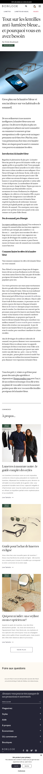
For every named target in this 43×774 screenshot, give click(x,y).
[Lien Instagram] (27, 751)
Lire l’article (6, 497)
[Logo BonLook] (10, 6)
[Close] (41, 755)
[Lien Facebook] (23, 750)
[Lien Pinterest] (36, 751)
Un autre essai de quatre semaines (27, 322)
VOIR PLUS (21, 650)
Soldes (35, 11)
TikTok (34, 352)
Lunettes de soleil (21, 11)
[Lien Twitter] (31, 751)
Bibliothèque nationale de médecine (27, 296)
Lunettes (7, 11)
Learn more (28, 762)
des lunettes (13, 307)
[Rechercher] (26, 6)
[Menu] (40, 6)
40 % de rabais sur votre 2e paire (21, 2)
